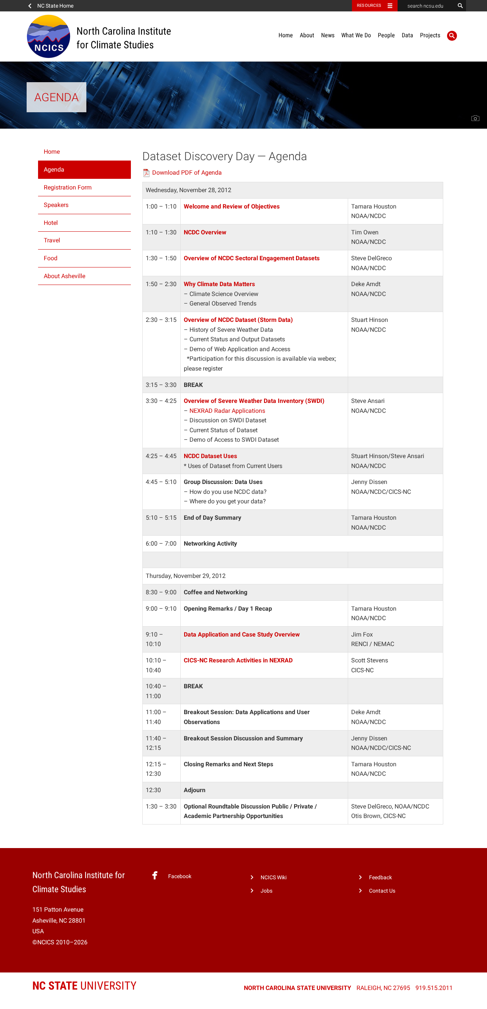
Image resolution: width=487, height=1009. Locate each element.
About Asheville (64, 276)
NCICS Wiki (273, 877)
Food (50, 258)
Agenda (54, 169)
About (307, 35)
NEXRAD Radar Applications (227, 410)
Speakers (56, 204)
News (327, 35)
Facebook (179, 876)
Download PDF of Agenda (187, 172)
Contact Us (382, 891)
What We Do (356, 35)
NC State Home (55, 6)
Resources (369, 5)
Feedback (380, 877)
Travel (52, 240)
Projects (430, 35)
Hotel (51, 222)
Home (286, 35)
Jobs (266, 891)
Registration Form (68, 187)
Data (407, 35)
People (386, 35)
